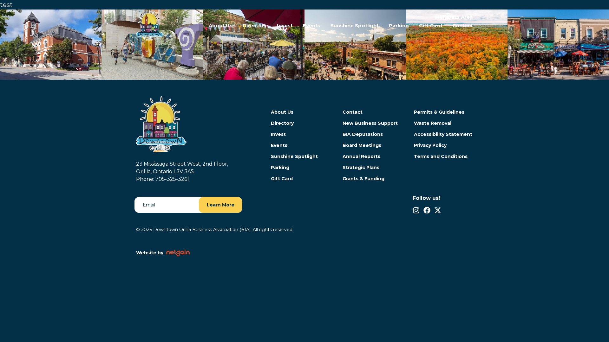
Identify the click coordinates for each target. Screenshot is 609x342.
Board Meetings (362, 145)
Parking (399, 25)
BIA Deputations (363, 134)
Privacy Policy (430, 145)
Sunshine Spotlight (355, 25)
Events (311, 25)
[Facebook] (426, 210)
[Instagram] (416, 210)
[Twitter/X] (437, 210)
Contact (462, 25)
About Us (220, 25)
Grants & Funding (363, 178)
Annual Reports (361, 156)
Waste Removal (432, 123)
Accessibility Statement (443, 134)
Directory (255, 25)
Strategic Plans (361, 167)
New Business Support (370, 123)
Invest (285, 25)
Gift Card (430, 25)
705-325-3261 (172, 179)
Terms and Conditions (441, 156)
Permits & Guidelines (439, 112)
